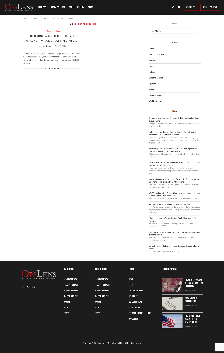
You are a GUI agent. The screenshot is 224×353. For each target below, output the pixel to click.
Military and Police (71, 290)
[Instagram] (33, 287)
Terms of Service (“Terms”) (140, 313)
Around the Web (70, 279)
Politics (152, 72)
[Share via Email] (58, 68)
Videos (90, 7)
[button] (173, 7)
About (131, 285)
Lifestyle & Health (57, 7)
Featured (42, 7)
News (151, 66)
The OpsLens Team (157, 55)
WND (176, 112)
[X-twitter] (28, 287)
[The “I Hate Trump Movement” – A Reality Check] (172, 321)
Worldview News (155, 101)
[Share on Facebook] (49, 68)
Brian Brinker (46, 46)
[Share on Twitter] (52, 68)
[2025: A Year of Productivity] (172, 303)
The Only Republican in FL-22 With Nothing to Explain (194, 283)
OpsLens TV (154, 84)
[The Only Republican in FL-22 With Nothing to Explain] (172, 285)
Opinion (67, 302)
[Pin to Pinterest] (55, 68)
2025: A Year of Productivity (191, 300)
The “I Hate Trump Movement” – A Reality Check (192, 319)
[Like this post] (46, 68)
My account (133, 319)
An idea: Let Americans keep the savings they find (169, 204)
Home (25, 18)
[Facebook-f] (23, 287)
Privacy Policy (134, 307)
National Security (76, 7)
